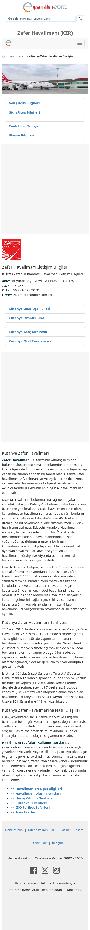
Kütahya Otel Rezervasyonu (32, 341)
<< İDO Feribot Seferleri (30, 807)
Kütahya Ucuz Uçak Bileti (29, 308)
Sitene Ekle (39, 843)
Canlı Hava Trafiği (23, 126)
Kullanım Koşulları (41, 830)
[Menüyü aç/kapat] (80, 43)
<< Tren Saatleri (24, 812)
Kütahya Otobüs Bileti (27, 318)
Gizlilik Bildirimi (72, 830)
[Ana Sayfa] (3, 56)
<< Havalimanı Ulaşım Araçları (36, 793)
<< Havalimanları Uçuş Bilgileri (36, 788)
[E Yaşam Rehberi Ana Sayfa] (45, 7)
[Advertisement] (45, 189)
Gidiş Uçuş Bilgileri (24, 112)
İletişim (57, 843)
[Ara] (80, 18)
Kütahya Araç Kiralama (28, 331)
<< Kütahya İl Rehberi (29, 803)
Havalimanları (16, 56)
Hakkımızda (14, 830)
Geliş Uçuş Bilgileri (24, 103)
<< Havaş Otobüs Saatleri (31, 798)
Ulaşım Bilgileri (21, 135)
